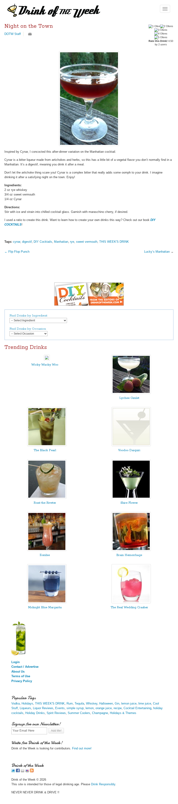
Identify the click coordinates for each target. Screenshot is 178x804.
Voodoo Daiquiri (129, 450)
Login (15, 662)
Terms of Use (20, 676)
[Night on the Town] (89, 98)
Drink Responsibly (103, 784)
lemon (90, 708)
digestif (27, 241)
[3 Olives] (160, 30)
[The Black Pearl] (47, 445)
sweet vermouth (86, 241)
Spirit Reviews (56, 713)
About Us (18, 671)
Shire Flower (129, 503)
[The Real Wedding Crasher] (131, 602)
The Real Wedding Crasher (129, 607)
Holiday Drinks (35, 713)
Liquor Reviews (43, 708)
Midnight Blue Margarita (45, 607)
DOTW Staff (12, 34)
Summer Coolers (79, 713)
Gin (117, 703)
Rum (70, 703)
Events (60, 708)
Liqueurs (25, 708)
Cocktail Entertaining (137, 708)
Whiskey (91, 703)
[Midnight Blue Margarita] (47, 602)
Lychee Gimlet (129, 398)
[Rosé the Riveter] (47, 498)
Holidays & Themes (123, 713)
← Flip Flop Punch (16, 251)
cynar (16, 241)
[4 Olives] (160, 34)
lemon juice (129, 703)
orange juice (103, 708)
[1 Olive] (154, 26)
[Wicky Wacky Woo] (47, 359)
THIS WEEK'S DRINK (114, 241)
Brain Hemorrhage (129, 555)
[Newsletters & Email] (22, 771)
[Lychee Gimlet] (131, 393)
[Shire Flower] (131, 498)
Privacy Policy (21, 681)
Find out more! (82, 748)
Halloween (106, 703)
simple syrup (75, 708)
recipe (118, 708)
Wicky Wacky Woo (44, 365)
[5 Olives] (160, 37)
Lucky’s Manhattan (157, 251)
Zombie (45, 555)
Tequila (79, 703)
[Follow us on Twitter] (13, 771)
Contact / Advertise (24, 666)
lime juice (144, 703)
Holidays (27, 703)
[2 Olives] (166, 26)
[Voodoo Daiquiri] (131, 445)
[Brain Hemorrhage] (131, 550)
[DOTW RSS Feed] (32, 771)
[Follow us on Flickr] (27, 771)
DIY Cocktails (43, 241)
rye (72, 241)
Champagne (100, 713)
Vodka (15, 703)
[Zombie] (47, 550)
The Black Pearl (45, 450)
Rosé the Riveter (45, 503)
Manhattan (61, 241)
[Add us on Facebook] (18, 771)
